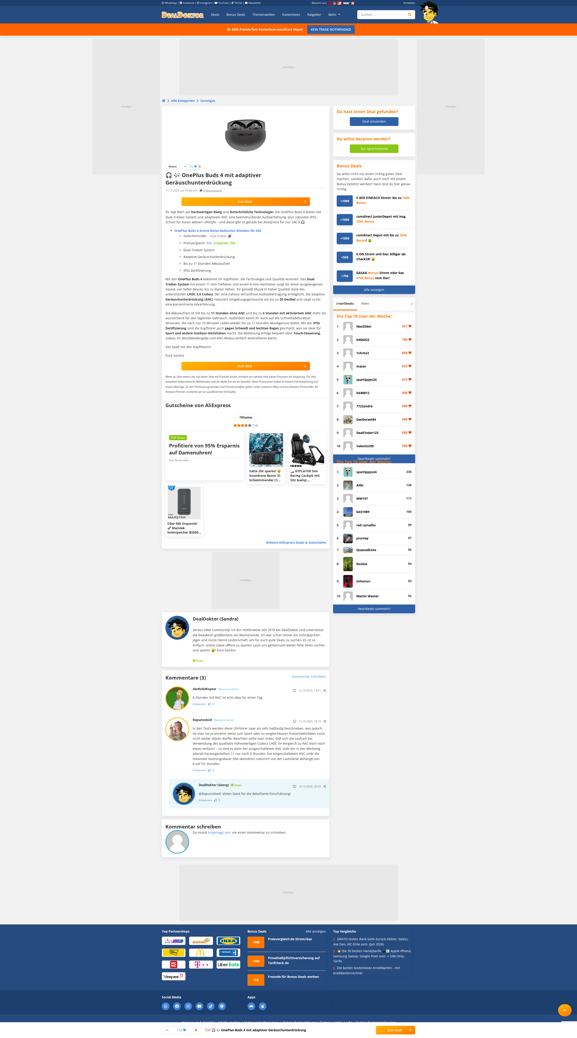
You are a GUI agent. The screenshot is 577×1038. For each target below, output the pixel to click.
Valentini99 (365, 446)
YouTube (223, 3)
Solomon (363, 581)
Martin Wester (367, 596)
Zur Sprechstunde (374, 148)
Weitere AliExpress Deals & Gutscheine (296, 542)
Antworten (199, 704)
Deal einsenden (374, 121)
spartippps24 (366, 379)
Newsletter (254, 3)
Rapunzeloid (213, 720)
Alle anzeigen (374, 289)
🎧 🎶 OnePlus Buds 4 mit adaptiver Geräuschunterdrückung (255, 1030)
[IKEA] (228, 940)
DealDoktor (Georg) (220, 785)
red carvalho (366, 525)
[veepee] (173, 976)
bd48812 (362, 393)
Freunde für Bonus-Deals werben (293, 976)
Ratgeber (314, 14)
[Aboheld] (173, 940)
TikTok (238, 3)
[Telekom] (201, 964)
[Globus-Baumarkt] (201, 940)
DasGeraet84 (366, 419)
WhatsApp (171, 3)
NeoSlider (363, 326)
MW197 (362, 498)
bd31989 (362, 512)
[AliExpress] (172, 166)
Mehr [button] (332, 14)
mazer (361, 366)
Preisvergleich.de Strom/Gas (290, 939)
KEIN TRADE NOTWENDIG (330, 29)
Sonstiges (207, 100)
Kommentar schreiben (309, 676)
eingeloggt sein (219, 832)
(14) (255, 425)
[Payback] (228, 952)
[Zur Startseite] (430, 12)
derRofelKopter (215, 689)
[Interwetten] (173, 952)
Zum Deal (245, 201)
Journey (362, 538)
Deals (215, 14)
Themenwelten (263, 14)
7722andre (364, 406)
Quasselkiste (366, 550)
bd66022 (362, 340)
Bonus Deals (236, 14)
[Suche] (410, 14)
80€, (209, 243)
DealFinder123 (367, 433)
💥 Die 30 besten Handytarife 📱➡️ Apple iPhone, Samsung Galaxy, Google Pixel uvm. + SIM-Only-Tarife (372, 956)
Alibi (359, 485)
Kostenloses (291, 14)
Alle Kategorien (183, 100)
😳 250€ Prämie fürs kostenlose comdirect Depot (265, 29)
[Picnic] (173, 964)
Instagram (206, 3)
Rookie (361, 564)
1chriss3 (362, 353)
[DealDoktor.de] (183, 14)
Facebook (188, 3)
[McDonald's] (201, 952)
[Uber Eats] (228, 964)
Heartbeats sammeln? (374, 458)
